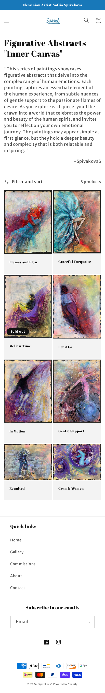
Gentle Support (71, 431)
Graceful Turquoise (74, 262)
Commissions (23, 564)
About (16, 576)
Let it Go (65, 347)
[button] (6, 20)
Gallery (16, 552)
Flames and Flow (23, 262)
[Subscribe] (89, 622)
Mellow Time (20, 346)
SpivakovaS (45, 684)
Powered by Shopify (65, 684)
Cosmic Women (71, 488)
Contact (17, 588)
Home (16, 540)
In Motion (17, 431)
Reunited (17, 488)
